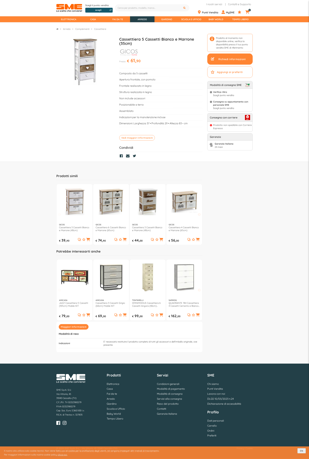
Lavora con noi (216, 393)
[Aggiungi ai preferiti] (83, 239)
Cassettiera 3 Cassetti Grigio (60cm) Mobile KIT (110, 304)
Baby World (216, 19)
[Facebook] (58, 423)
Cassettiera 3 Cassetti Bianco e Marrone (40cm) (74, 229)
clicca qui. (62, 454)
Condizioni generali (168, 384)
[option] (75, 214)
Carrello (212, 425)
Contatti (161, 408)
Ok (301, 450)
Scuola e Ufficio (191, 19)
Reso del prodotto (168, 403)
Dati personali (215, 420)
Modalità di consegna (170, 393)
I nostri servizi (214, 4)
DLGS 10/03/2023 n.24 (220, 398)
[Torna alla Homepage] (57, 29)
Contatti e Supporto (239, 4)
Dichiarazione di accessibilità (224, 403)
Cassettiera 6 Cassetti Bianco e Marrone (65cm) (111, 229)
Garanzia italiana (167, 413)
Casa (93, 19)
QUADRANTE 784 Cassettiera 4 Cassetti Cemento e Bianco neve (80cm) (184, 304)
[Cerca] (184, 8)
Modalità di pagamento (171, 388)
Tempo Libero (240, 19)
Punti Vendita (215, 388)
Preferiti (211, 435)
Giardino (166, 19)
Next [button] (199, 214)
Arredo (142, 19)
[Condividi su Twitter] (135, 156)
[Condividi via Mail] (128, 156)
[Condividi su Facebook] (122, 156)
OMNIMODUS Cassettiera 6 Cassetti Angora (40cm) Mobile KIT (146, 304)
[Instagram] (64, 423)
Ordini (210, 430)
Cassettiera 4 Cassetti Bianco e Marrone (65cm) (184, 229)
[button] (88, 239)
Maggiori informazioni (73, 326)
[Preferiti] (241, 12)
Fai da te (117, 19)
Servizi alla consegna (169, 398)
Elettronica (68, 19)
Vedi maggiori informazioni (137, 137)
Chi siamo (213, 384)
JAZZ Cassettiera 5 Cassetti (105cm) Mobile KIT (73, 304)
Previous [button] (59, 214)
